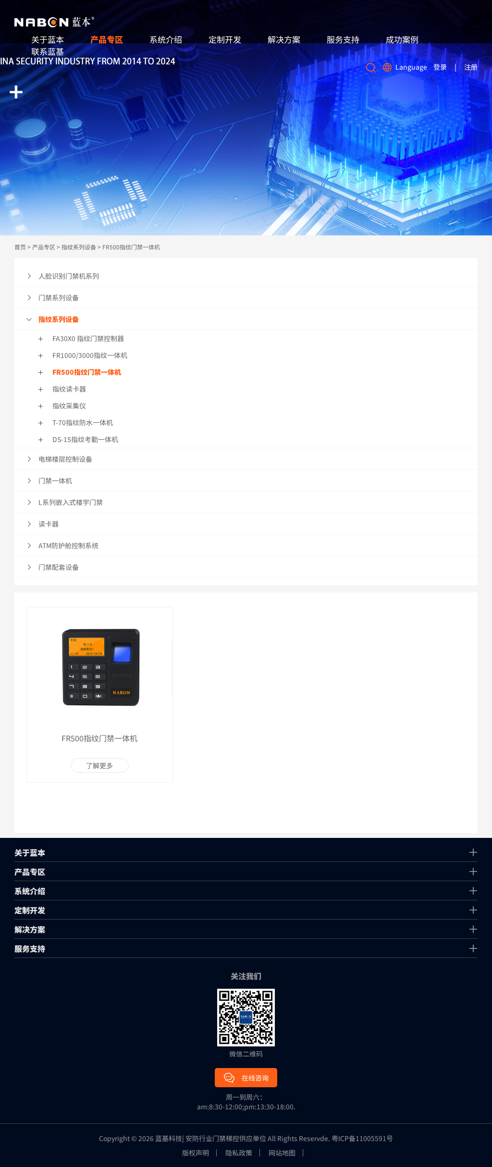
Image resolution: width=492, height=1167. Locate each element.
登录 (440, 67)
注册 (471, 67)
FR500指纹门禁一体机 (131, 247)
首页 (20, 247)
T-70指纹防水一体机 (82, 422)
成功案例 (402, 39)
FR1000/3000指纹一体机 (89, 355)
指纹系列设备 (79, 247)
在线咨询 (255, 1077)
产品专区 (106, 39)
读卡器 (48, 523)
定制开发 (225, 39)
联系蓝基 (47, 51)
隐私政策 (238, 1152)
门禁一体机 (55, 480)
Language (411, 67)
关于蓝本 (29, 852)
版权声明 (195, 1152)
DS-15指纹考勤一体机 (85, 439)
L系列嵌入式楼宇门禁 (70, 502)
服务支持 (343, 39)
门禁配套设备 (58, 567)
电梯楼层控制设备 (65, 459)
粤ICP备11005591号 (362, 1138)
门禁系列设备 (58, 297)
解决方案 (284, 39)
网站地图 (282, 1152)
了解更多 (99, 765)
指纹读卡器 (69, 388)
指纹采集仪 (69, 405)
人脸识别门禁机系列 (68, 276)
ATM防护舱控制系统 (68, 545)
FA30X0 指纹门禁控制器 (88, 338)
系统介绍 (165, 39)
